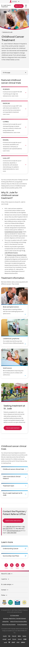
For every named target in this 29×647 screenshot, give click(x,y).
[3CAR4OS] (14, 93)
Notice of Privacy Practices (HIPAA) (18, 621)
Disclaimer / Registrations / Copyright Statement (14, 618)
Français (14, 639)
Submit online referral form (13, 520)
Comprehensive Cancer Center (13, 232)
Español (5, 636)
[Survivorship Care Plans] (14, 555)
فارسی (5, 642)
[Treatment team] (14, 485)
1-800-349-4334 (11, 532)
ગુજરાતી (13, 642)
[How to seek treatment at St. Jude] (14, 494)
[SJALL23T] (14, 165)
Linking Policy (5, 621)
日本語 (24, 639)
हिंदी (9, 642)
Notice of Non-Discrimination (9, 624)
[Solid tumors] (14, 363)
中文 (9, 636)
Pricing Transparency (22, 624)
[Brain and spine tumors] (14, 302)
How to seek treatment (12, 428)
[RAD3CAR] (14, 109)
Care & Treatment (5, 6)
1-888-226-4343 (10, 526)
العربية (9, 639)
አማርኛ (18, 642)
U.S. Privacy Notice (14, 615)
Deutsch (20, 639)
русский (4, 639)
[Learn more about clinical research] (14, 477)
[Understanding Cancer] (14, 548)
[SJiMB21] (14, 127)
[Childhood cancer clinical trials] (14, 469)
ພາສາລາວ (23, 642)
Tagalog (24, 636)
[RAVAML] (14, 145)
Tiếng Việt (14, 636)
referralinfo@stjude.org (13, 530)
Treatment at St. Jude (7, 32)
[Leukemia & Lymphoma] (14, 333)
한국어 (19, 636)
